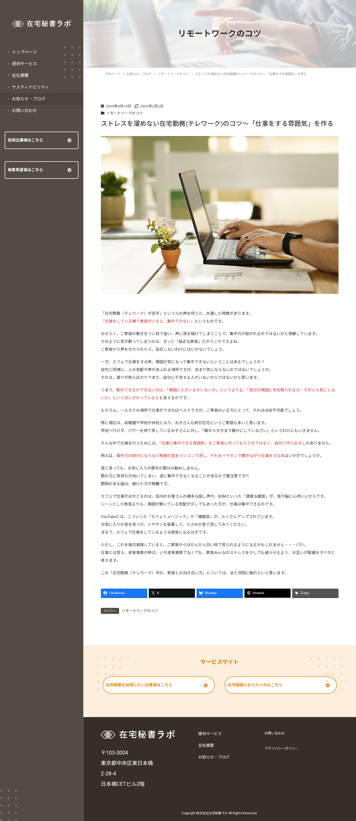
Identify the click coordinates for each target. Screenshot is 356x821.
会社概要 (20, 75)
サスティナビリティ (30, 87)
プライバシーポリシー (281, 748)
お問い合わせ (24, 110)
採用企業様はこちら (25, 140)
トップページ (24, 52)
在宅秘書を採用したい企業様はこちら (139, 685)
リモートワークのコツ (124, 113)
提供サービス (24, 63)
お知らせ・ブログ (28, 98)
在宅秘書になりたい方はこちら (255, 685)
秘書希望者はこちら (25, 170)
